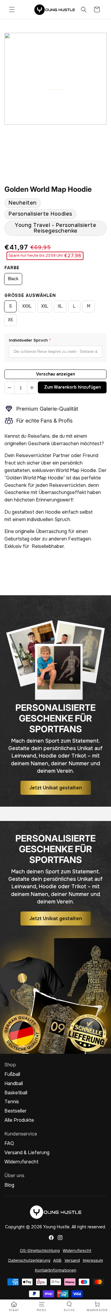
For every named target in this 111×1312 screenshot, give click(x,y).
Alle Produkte (19, 1120)
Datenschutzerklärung (29, 1260)
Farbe (12, 267)
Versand (72, 1260)
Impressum (93, 1260)
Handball (13, 1084)
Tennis (11, 1102)
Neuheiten (23, 203)
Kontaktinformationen (55, 1270)
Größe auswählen (30, 295)
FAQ (9, 1143)
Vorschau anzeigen (55, 374)
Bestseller (15, 1111)
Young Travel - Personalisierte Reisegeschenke (55, 228)
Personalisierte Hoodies (40, 214)
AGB (57, 1260)
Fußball (12, 1074)
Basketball (15, 1093)
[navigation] (14, 1306)
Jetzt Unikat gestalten (55, 788)
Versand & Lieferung (26, 1153)
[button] (11, 9)
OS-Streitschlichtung (40, 1250)
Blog (9, 1185)
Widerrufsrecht (21, 1162)
